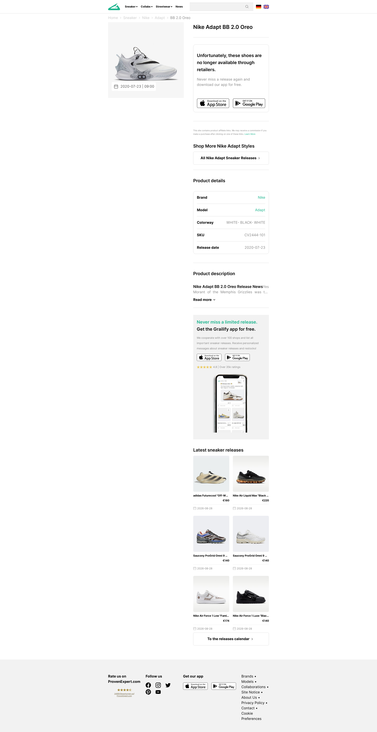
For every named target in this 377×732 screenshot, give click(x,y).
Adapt (160, 18)
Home (113, 18)
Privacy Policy (252, 703)
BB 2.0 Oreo (180, 18)
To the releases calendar (228, 639)
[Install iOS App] (213, 103)
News (179, 6)
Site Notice (250, 692)
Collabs (146, 6)
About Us (249, 697)
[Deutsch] (258, 6)
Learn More (249, 134)
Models (247, 681)
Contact (248, 708)
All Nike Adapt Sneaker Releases (228, 158)
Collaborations (253, 687)
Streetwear (163, 6)
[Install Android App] (249, 103)
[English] (266, 6)
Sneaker (130, 6)
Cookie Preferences (251, 716)
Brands (247, 676)
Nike (145, 18)
